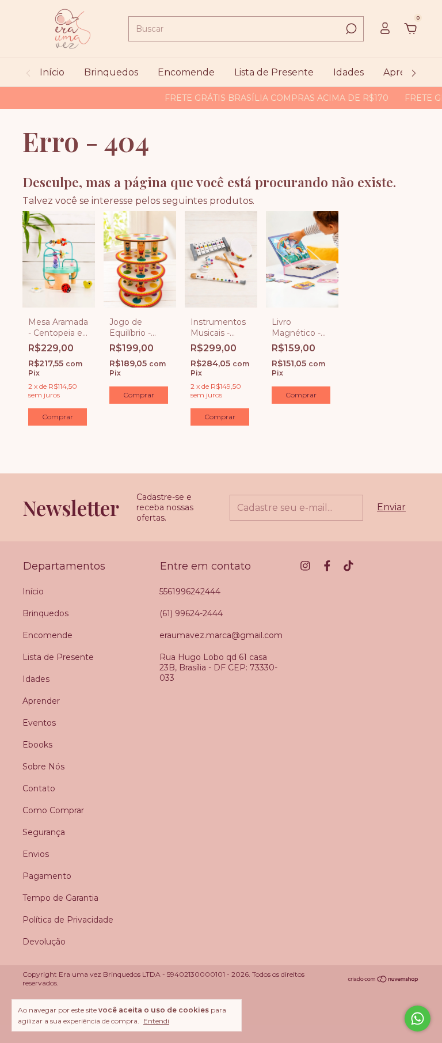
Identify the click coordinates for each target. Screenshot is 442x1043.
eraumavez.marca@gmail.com (221, 635)
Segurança (43, 832)
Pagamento (46, 876)
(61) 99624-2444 (191, 613)
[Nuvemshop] (384, 979)
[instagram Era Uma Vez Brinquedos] (305, 565)
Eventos (39, 723)
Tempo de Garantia (60, 898)
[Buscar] (350, 28)
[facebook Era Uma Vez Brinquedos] (327, 565)
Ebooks (37, 744)
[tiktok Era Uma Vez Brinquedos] (348, 565)
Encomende (186, 72)
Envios (35, 854)
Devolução (44, 941)
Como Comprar (53, 810)
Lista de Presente (274, 72)
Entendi (156, 1021)
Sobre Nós (43, 766)
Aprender (41, 701)
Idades (348, 72)
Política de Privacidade (67, 920)
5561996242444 (189, 591)
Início (52, 72)
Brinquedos (111, 72)
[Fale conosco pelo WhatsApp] (417, 1018)
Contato (38, 788)
